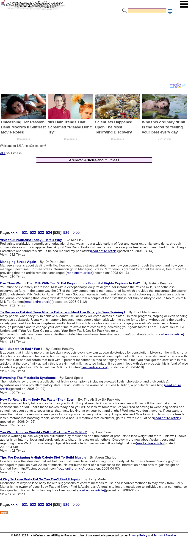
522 (33, 233)
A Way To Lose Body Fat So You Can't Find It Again (40, 479)
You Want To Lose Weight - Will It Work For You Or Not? (43, 432)
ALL (3, 153)
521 (25, 233)
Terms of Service (165, 535)
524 (49, 233)
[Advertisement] (94, 49)
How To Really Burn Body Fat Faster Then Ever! (37, 399)
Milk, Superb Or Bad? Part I (21, 349)
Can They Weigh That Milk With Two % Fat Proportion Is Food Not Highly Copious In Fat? (70, 283)
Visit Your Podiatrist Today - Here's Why (31, 240)
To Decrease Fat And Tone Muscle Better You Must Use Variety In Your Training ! (62, 312)
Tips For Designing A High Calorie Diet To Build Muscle (43, 457)
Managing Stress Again (18, 261)
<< (13, 233)
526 (66, 233)
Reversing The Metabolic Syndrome (28, 378)
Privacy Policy (138, 535)
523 (41, 233)
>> (78, 233)
